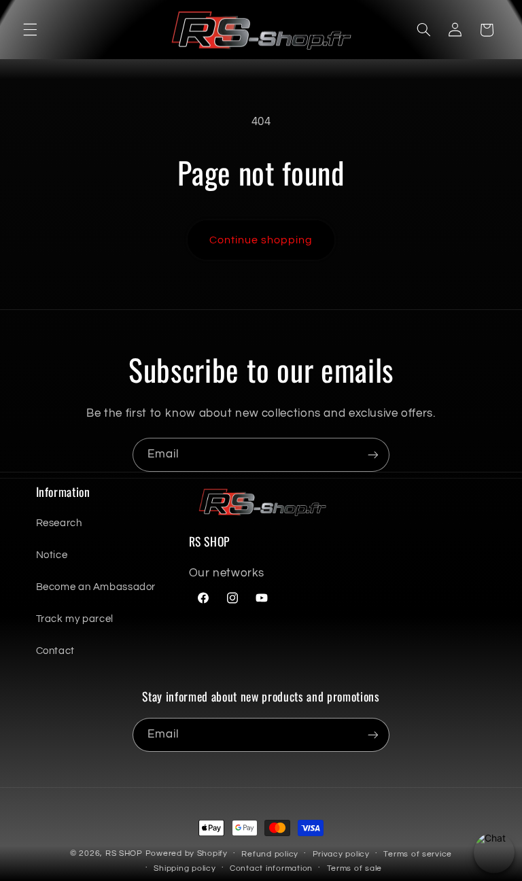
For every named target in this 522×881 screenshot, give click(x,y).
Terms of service (417, 854)
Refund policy (269, 854)
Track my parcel (75, 619)
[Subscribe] (373, 454)
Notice (52, 555)
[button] (30, 30)
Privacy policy (341, 854)
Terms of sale (355, 868)
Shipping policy (184, 868)
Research (59, 523)
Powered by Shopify (186, 853)
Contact (55, 651)
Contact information (271, 868)
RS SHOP (124, 853)
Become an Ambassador (96, 587)
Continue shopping (261, 240)
